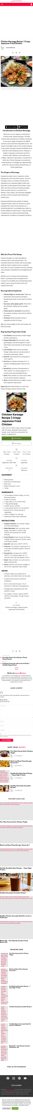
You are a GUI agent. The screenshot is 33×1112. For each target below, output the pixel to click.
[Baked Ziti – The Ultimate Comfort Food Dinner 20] (16, 930)
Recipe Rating (3, 699)
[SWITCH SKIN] (31, 4)
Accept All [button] (15, 1108)
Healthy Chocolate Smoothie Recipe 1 (13, 893)
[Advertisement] (16, 22)
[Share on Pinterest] (19, 52)
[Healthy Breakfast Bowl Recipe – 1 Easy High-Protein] (5, 776)
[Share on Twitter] (16, 52)
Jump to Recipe (12, 127)
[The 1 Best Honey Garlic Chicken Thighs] (5, 753)
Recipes (22, 747)
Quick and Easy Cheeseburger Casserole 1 (15, 845)
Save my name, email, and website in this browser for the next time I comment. (15, 736)
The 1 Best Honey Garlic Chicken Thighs (13, 822)
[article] (16, 260)
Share (3, 58)
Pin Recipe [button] (17, 443)
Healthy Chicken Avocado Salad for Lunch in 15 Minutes (20, 1024)
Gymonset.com (10, 1089)
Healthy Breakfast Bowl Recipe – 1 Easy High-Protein (21, 774)
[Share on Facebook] (12, 52)
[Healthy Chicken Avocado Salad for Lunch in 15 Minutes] (16, 905)
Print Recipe (23, 127)
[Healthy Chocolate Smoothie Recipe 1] (5, 788)
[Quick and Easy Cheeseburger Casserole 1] (5, 763)
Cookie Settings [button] (6, 1108)
